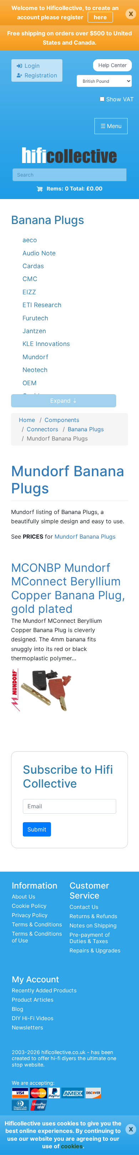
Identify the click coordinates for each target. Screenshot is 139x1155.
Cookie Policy (29, 905)
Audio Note (39, 253)
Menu (111, 125)
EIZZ (29, 292)
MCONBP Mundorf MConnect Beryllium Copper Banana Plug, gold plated (68, 588)
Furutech (35, 318)
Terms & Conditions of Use (37, 936)
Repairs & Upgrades (95, 950)
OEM (29, 383)
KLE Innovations (46, 343)
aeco (29, 240)
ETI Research (41, 305)
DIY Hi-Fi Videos (32, 1018)
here (100, 17)
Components (62, 419)
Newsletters (27, 1027)
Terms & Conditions (37, 924)
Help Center (112, 65)
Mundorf (35, 357)
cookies (72, 1146)
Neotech (34, 369)
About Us (23, 896)
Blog (17, 1009)
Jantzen (34, 331)
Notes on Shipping (93, 925)
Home (27, 419)
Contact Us (84, 907)
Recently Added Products (44, 990)
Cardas (33, 266)
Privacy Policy (29, 915)
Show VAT (120, 99)
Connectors (42, 429)
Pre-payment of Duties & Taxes (90, 938)
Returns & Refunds (93, 916)
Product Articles (32, 999)
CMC (29, 279)
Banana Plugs (86, 429)
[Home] (69, 157)
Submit (36, 829)
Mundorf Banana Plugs (85, 536)
